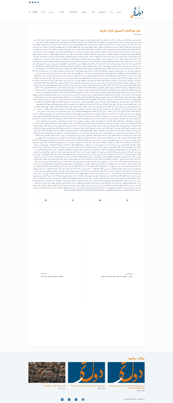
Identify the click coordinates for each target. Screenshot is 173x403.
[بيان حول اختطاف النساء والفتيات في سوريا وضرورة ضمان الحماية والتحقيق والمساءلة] (126, 372)
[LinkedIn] (45, 200)
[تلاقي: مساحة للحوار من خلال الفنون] (46, 372)
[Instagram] (32, 2)
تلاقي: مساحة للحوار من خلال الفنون (54, 386)
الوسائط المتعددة (73, 12)
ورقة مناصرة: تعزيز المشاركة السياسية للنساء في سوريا (88, 386)
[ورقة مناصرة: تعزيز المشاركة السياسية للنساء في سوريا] (86, 372)
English (35, 12)
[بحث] (30, 12)
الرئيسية (119, 12)
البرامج (93, 12)
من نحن (111, 12)
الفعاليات (62, 12)
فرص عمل (51, 12)
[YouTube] (30, 2)
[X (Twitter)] (35, 2)
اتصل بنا (43, 12)
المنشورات (83, 12)
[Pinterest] (72, 200)
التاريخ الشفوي (102, 12)
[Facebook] (38, 2)
